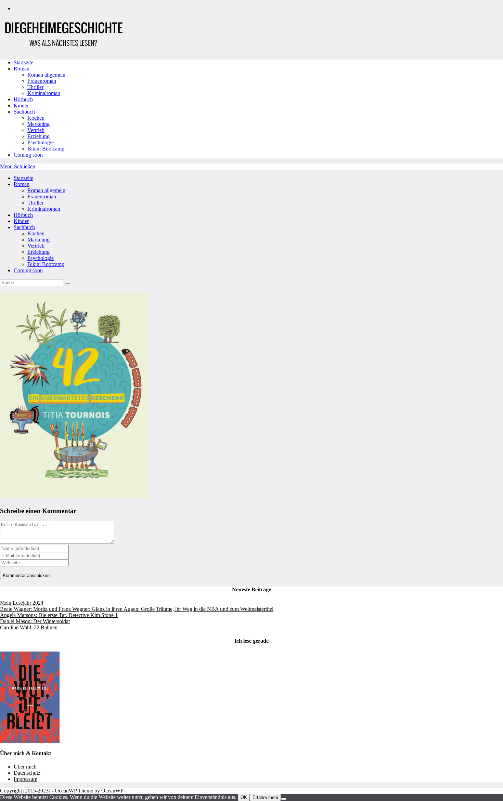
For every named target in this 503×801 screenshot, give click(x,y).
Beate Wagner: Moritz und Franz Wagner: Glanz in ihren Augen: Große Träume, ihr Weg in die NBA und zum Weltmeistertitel (136, 609)
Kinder (21, 221)
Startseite (23, 178)
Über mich (25, 767)
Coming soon (28, 270)
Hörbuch (23, 215)
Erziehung (38, 252)
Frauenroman (41, 196)
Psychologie (40, 258)
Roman (21, 184)
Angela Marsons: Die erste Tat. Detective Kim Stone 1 (59, 615)
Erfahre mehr (265, 797)
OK (244, 797)
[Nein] (283, 799)
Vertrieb (35, 246)
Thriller (35, 203)
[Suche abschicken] (67, 284)
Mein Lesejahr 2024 (21, 603)
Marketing (38, 239)
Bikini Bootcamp (45, 264)
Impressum (25, 779)
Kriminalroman (43, 209)
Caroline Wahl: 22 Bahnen (28, 627)
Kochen (35, 233)
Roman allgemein (46, 190)
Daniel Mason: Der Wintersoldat (35, 621)
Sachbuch (24, 227)
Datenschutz (27, 773)
